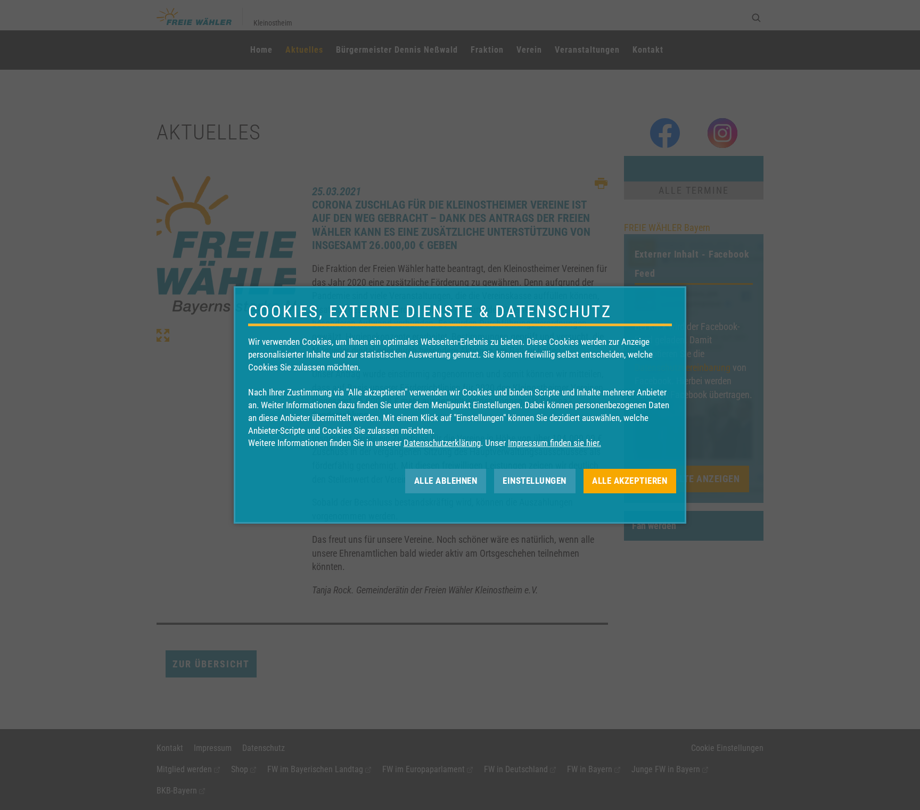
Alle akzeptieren (629, 480)
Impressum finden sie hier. (554, 442)
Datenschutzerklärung (442, 442)
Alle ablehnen (446, 480)
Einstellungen (534, 480)
